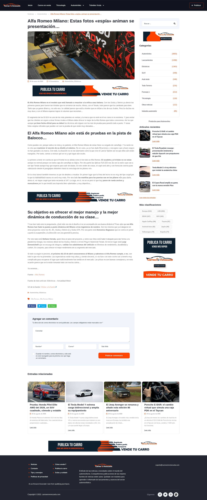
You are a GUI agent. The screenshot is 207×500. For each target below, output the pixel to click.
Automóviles (76, 5)
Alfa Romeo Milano (46, 299)
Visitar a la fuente (48, 287)
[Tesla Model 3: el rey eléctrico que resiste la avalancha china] (144, 171)
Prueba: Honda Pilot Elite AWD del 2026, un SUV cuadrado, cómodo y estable (45, 407)
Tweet (43, 306)
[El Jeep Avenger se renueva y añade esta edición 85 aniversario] (122, 392)
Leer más (155, 141)
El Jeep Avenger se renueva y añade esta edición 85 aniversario (122, 407)
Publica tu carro (61, 468)
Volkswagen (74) (148, 232)
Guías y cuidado (61, 472)
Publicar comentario (114, 356)
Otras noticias (147, 105)
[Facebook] (160, 494)
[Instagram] (171, 494)
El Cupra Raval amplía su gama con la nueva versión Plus (165, 184)
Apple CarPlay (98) (149, 221)
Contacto (34, 468)
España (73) (164, 232)
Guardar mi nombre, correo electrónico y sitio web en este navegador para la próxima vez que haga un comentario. (53, 356)
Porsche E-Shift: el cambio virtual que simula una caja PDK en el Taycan (165, 134)
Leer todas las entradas (147, 197)
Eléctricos (77, 81)
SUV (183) (160, 216)
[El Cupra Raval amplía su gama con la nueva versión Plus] (144, 186)
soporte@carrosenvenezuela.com (167, 465)
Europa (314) (147, 211)
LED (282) (161, 211)
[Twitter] (165, 494)
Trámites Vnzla (95, 5)
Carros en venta (44, 5)
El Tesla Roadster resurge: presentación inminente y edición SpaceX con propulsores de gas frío (165, 152)
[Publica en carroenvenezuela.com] (81, 90)
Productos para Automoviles (159, 121)
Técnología (60, 5)
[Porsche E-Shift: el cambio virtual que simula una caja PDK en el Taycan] (144, 135)
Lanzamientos (147, 60)
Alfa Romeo (39, 275)
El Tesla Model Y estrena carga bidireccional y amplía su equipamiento (83, 407)
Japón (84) (165, 226)
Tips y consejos (37, 472)
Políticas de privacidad (39, 477)
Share (32, 306)
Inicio (30, 5)
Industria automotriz (149, 111)
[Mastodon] (176, 494)
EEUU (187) (146, 216)
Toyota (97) (166, 221)
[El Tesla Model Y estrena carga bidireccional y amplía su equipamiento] (84, 392)
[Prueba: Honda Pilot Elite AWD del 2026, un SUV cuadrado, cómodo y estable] (46, 392)
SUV (144, 73)
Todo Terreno (147, 86)
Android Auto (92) (148, 226)
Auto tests (145, 79)
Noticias (31, 14)
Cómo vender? (60, 464)
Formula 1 (146, 92)
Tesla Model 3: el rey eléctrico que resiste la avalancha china (164, 169)
